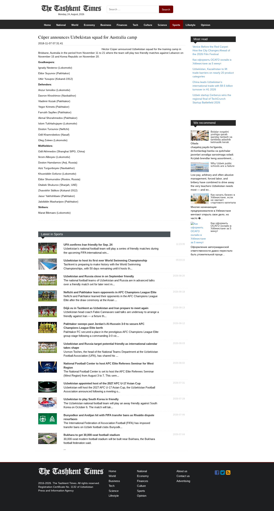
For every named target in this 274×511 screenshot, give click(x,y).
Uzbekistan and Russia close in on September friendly (99, 276)
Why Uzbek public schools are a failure (222, 164)
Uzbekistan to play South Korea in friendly (91, 399)
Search (166, 9)
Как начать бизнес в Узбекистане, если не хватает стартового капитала (223, 198)
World (74, 25)
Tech (135, 25)
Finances (122, 25)
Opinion (205, 25)
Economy (89, 25)
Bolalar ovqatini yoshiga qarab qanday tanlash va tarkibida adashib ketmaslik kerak (221, 137)
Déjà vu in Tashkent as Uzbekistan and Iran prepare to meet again (106, 308)
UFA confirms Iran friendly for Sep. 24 (88, 244)
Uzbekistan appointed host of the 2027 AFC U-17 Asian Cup (102, 383)
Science (162, 25)
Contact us (183, 476)
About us (182, 471)
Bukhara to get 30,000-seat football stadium (92, 434)
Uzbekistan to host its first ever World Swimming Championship (105, 260)
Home (47, 25)
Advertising (183, 481)
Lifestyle (190, 25)
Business (105, 25)
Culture (148, 25)
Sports (176, 25)
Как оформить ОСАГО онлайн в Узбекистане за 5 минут (221, 227)
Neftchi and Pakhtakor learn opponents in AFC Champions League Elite (110, 292)
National (61, 25)
